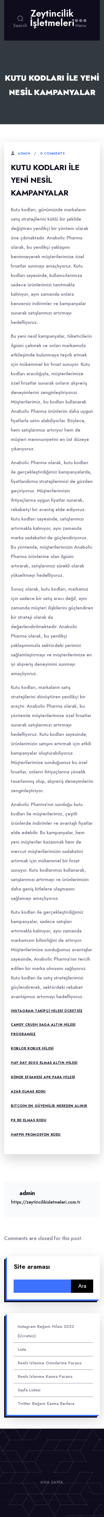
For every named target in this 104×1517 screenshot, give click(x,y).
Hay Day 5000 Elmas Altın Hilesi (44, 1062)
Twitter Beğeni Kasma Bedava (46, 1403)
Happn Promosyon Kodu (36, 1134)
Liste (22, 1349)
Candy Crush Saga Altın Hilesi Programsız (43, 1029)
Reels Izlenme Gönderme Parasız (50, 1363)
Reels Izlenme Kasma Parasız (45, 1376)
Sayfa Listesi (29, 1390)
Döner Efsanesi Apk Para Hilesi (43, 1077)
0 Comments (52, 153)
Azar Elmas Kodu (28, 1091)
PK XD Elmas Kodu (29, 1120)
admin (24, 153)
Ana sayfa (51, 1482)
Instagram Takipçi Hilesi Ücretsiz (47, 1010)
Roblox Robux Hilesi (32, 1048)
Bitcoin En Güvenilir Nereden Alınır (49, 1105)
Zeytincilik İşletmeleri (52, 18)
